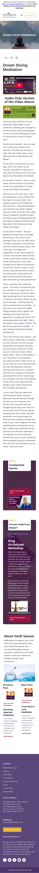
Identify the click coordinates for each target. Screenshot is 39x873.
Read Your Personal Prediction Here (13, 4)
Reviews (6, 771)
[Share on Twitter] (6, 58)
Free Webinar (8, 778)
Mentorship (31, 15)
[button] (21, 15)
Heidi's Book (7, 774)
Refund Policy (8, 791)
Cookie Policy (8, 788)
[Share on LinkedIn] (17, 58)
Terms (5, 785)
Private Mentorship (10, 781)
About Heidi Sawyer (10, 768)
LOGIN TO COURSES (12, 830)
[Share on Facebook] (11, 58)
